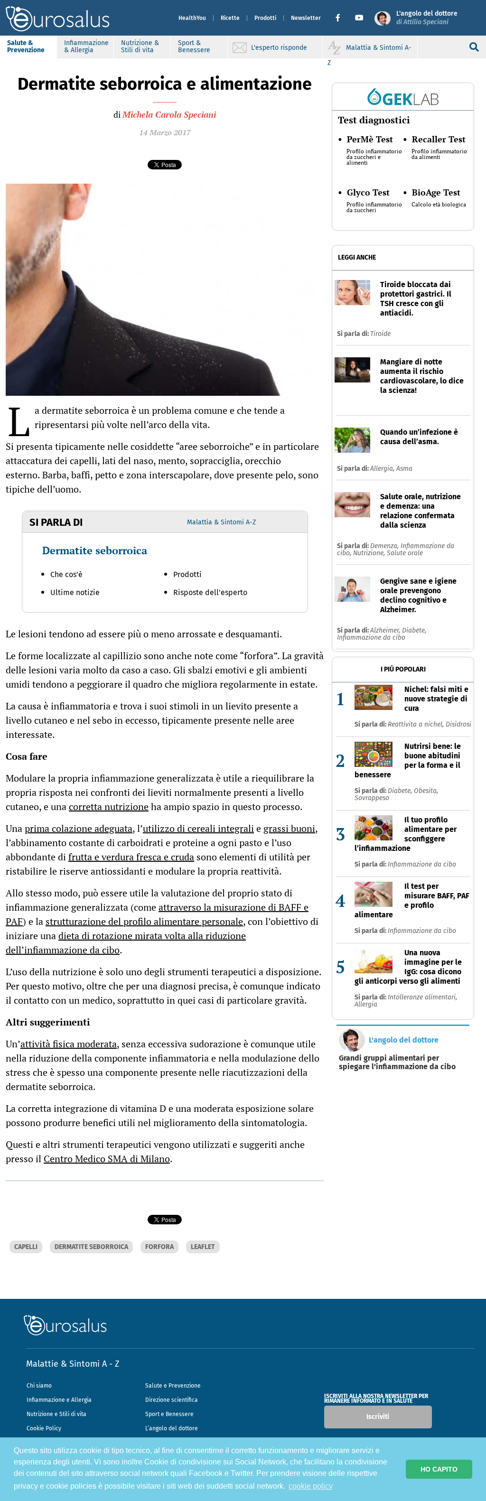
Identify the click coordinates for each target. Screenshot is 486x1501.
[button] (341, 18)
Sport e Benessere (169, 1414)
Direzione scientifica (171, 1400)
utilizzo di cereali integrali (198, 828)
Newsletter (306, 18)
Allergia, (383, 469)
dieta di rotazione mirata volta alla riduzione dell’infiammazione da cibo (126, 942)
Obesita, (426, 791)
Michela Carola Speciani (169, 114)
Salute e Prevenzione (173, 1385)
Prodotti (265, 18)
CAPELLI (25, 1247)
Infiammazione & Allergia (86, 46)
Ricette (230, 18)
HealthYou (192, 18)
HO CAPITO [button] (439, 1469)
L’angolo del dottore (171, 1428)
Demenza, (385, 546)
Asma (404, 469)
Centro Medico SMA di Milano (107, 1158)
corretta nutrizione (109, 806)
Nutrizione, (370, 553)
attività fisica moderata (68, 1043)
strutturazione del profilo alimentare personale (144, 921)
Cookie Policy (44, 1428)
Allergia (366, 1004)
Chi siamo (39, 1385)
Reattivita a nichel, (417, 724)
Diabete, (414, 630)
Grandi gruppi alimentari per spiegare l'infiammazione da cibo (397, 1062)
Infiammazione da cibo (371, 638)
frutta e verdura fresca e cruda (131, 856)
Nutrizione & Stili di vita (140, 46)
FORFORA (159, 1247)
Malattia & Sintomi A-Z (221, 522)
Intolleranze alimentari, (422, 997)
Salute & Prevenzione (26, 46)
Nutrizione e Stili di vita (56, 1414)
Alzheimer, (386, 630)
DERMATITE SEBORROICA (91, 1247)
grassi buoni (289, 828)
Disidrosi (458, 724)
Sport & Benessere (194, 46)
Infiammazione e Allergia (59, 1400)
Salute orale (405, 553)
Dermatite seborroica (94, 550)
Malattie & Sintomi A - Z (72, 1364)
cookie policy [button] (311, 1486)
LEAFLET (203, 1247)
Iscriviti (377, 1417)
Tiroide (380, 334)
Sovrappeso (372, 798)
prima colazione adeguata (78, 828)
